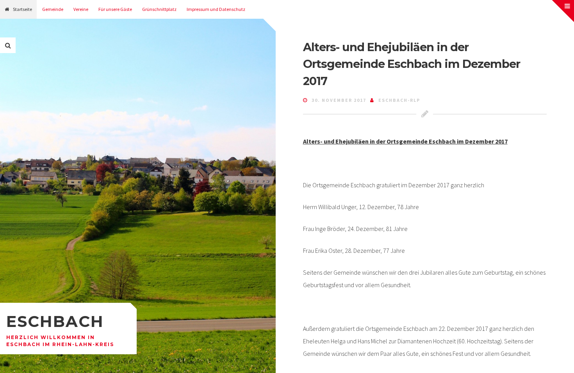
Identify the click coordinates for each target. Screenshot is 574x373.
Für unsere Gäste (115, 9)
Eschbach (55, 321)
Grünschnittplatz (159, 9)
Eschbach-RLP (399, 100)
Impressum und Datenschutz (216, 9)
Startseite (22, 9)
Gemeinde (52, 9)
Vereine (80, 9)
